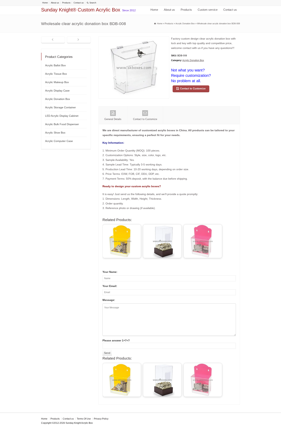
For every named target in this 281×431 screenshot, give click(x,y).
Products (66, 3)
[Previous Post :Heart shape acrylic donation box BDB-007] (53, 40)
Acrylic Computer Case (59, 141)
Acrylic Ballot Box (55, 65)
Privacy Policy (101, 418)
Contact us (79, 3)
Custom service (208, 9)
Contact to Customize (192, 88)
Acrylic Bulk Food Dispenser (62, 124)
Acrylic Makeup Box (57, 82)
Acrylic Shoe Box (55, 132)
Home (45, 3)
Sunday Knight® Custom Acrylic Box (80, 10)
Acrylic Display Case (57, 90)
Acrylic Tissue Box (56, 73)
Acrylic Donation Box (193, 60)
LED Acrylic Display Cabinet (61, 115)
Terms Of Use (84, 418)
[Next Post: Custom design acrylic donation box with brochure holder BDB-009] (79, 40)
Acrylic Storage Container (60, 107)
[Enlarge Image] (134, 38)
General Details (112, 119)
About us (55, 3)
